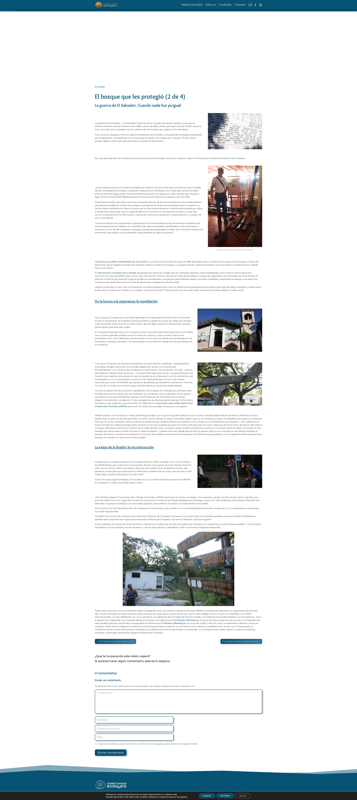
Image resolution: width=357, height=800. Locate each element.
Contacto (240, 4)
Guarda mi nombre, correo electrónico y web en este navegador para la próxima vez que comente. (148, 744)
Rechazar (225, 795)
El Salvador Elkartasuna (186, 620)
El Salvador (100, 86)
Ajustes (242, 795)
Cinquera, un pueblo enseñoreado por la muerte (121, 261)
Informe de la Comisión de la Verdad (116, 272)
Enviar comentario (111, 752)
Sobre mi (211, 4)
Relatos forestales (192, 4)
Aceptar (207, 795)
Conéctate (225, 4)
